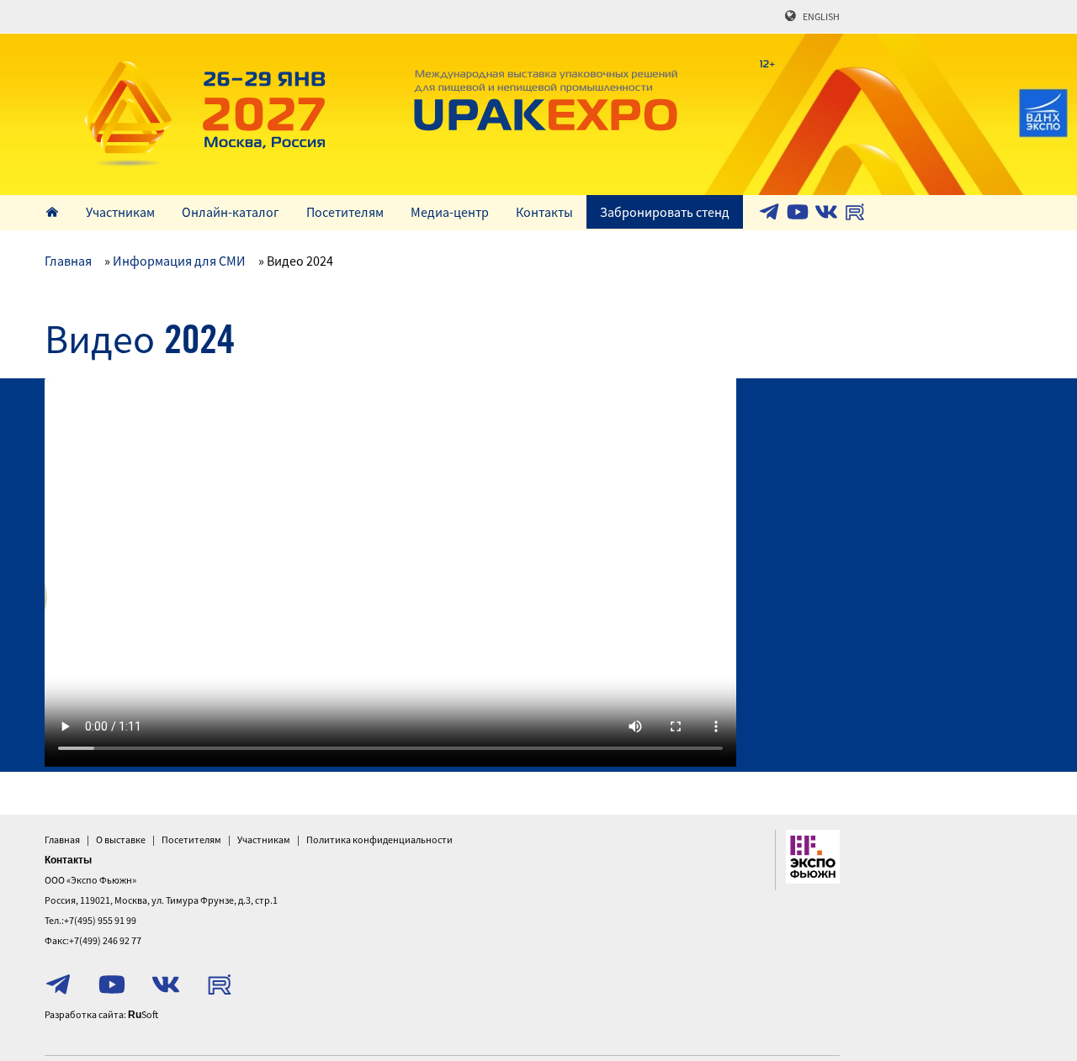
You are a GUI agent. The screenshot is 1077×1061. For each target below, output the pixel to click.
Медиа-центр (450, 211)
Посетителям (345, 211)
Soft (143, 1014)
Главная (68, 260)
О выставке (121, 839)
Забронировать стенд (664, 211)
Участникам (120, 211)
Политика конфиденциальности (379, 839)
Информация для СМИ (179, 260)
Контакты (544, 211)
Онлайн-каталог (230, 211)
